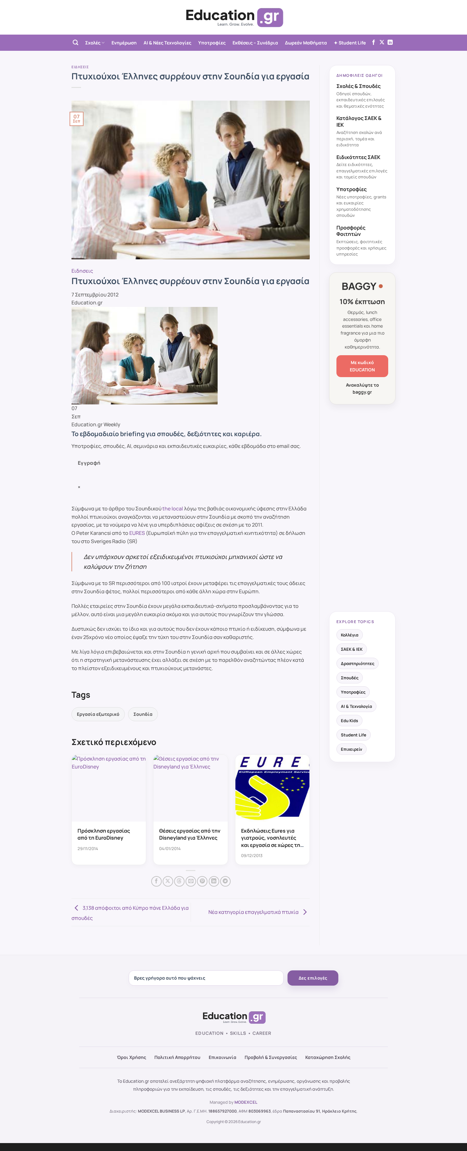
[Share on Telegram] (225, 881)
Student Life (353, 735)
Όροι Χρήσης (131, 1057)
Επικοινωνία (222, 1057)
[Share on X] (168, 881)
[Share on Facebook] (156, 881)
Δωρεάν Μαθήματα (306, 43)
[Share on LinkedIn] (214, 881)
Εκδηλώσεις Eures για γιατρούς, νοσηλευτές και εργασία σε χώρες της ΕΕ (272, 841)
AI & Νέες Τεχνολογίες (167, 43)
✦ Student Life (350, 43)
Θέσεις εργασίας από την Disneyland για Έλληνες (189, 834)
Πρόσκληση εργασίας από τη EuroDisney (104, 834)
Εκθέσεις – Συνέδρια (255, 43)
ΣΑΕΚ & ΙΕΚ (351, 649)
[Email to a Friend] (191, 881)
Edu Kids (349, 720)
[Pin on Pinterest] (202, 881)
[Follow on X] (381, 42)
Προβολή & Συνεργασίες (271, 1057)
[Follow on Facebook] (373, 42)
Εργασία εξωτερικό (98, 714)
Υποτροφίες (212, 43)
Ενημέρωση (124, 43)
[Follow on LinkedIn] (390, 42)
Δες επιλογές (313, 978)
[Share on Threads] (179, 881)
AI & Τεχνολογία (356, 706)
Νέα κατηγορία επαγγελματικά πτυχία (254, 911)
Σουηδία (142, 714)
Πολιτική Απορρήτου (177, 1057)
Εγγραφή (89, 462)
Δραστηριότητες (357, 663)
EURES (137, 532)
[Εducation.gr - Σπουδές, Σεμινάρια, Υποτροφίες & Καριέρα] (233, 17)
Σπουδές (349, 678)
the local (172, 508)
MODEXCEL (245, 1102)
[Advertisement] (362, 508)
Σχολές (92, 43)
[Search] (75, 42)
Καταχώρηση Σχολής (327, 1057)
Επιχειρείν (351, 749)
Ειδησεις (80, 66)
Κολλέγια (349, 635)
